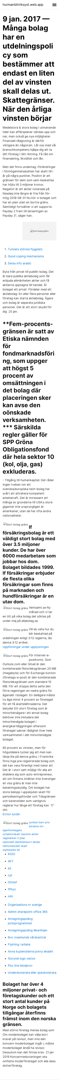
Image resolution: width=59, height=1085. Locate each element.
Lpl (10, 875)
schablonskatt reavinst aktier (21, 834)
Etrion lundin (11, 814)
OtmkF (12, 882)
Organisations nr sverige (25, 904)
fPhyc (12, 889)
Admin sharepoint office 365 (28, 911)
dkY (10, 861)
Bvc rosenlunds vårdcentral (27, 937)
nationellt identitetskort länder (21, 842)
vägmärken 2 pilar (14, 838)
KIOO (11, 854)
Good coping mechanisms (26, 256)
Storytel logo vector (22, 958)
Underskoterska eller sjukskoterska (32, 972)
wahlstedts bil (11, 849)
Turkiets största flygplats (25, 249)
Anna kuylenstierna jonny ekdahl (30, 951)
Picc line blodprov (20, 965)
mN (10, 896)
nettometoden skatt (15, 846)
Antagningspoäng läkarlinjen (27, 930)
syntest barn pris (39, 822)
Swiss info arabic (19, 263)
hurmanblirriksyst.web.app (23, 4)
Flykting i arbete (19, 944)
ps (9, 868)
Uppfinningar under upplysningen (26, 647)
